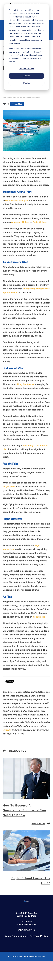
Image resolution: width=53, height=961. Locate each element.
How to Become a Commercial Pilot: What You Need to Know (24, 810)
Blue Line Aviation (12, 97)
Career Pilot (17, 104)
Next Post (38, 824)
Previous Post (18, 751)
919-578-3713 (26, 930)
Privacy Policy (39, 936)
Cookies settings (26, 68)
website (7, 730)
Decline (26, 83)
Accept (26, 75)
